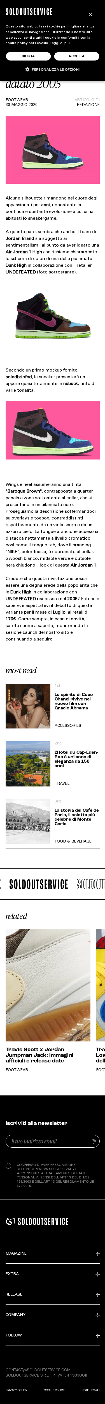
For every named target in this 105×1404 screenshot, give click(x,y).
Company (15, 1315)
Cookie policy (54, 1390)
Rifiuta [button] (28, 56)
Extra (12, 1274)
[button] (52, 69)
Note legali (90, 1390)
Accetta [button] (77, 56)
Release (14, 1295)
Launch (30, 632)
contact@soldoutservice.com (38, 1370)
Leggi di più (60, 43)
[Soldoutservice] (10, 1221)
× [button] (90, 15)
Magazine (16, 1254)
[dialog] (52, 40)
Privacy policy (16, 1390)
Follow (14, 1336)
